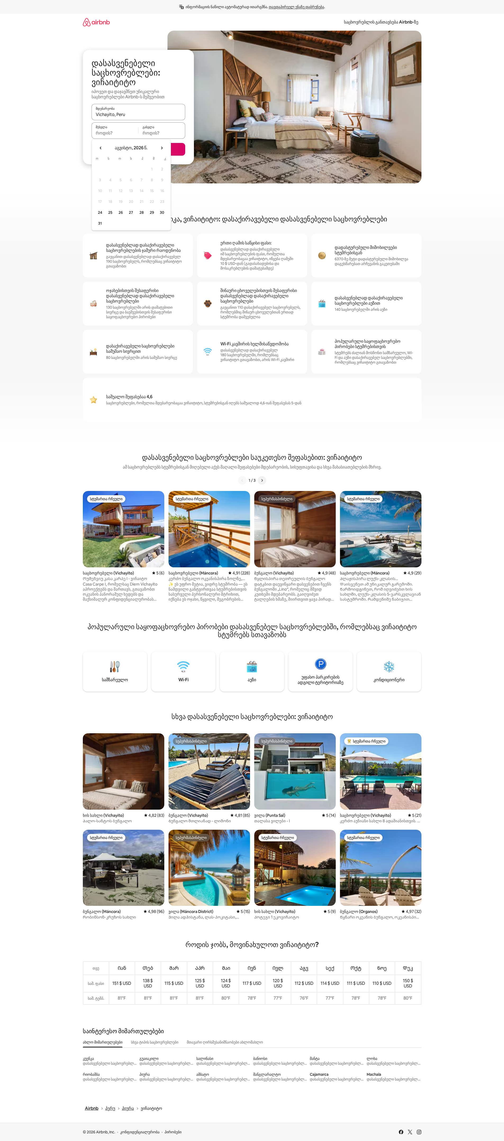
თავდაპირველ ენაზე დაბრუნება (296, 6)
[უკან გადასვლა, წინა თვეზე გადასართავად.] (100, 148)
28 (141, 212)
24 (100, 212)
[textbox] (115, 133)
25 (110, 212)
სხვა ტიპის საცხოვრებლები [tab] (154, 1042)
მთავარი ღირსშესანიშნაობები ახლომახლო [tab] (225, 1042)
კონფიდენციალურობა (140, 1132)
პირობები (173, 1132)
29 (152, 212)
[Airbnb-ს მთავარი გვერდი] (96, 22)
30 (162, 212)
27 (131, 212)
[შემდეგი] (262, 480)
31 (100, 223)
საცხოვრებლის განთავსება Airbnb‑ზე (381, 22)
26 (121, 212)
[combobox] (138, 114)
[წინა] (242, 480)
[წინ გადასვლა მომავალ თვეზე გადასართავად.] (161, 148)
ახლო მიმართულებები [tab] (102, 1042)
